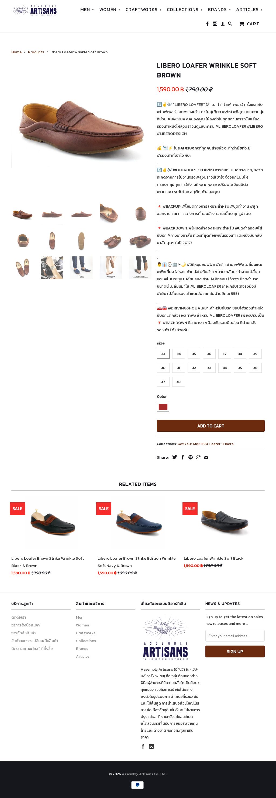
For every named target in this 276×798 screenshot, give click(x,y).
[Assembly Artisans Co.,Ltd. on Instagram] (215, 25)
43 (209, 367)
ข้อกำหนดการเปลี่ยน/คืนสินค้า (34, 641)
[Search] (230, 25)
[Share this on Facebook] (181, 457)
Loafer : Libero (221, 443)
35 (194, 353)
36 (209, 353)
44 (225, 367)
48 (179, 381)
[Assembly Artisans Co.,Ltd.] (34, 10)
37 (225, 353)
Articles (249, 9)
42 (194, 367)
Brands (219, 9)
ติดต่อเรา (18, 617)
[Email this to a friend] (204, 457)
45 (240, 367)
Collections (185, 9)
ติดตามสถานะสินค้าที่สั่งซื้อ (32, 648)
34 (179, 353)
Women (109, 9)
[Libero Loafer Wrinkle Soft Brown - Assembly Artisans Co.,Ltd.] (81, 130)
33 (163, 353)
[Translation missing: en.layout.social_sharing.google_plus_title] (197, 457)
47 (163, 381)
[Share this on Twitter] (173, 457)
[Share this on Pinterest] (189, 457)
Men (87, 9)
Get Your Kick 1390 (193, 443)
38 (240, 353)
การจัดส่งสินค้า (23, 633)
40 (163, 367)
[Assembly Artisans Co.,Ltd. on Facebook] (207, 25)
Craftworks (144, 9)
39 (255, 353)
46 (255, 367)
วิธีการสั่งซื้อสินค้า (25, 625)
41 (178, 367)
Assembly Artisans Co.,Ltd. (144, 773)
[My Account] (222, 25)
